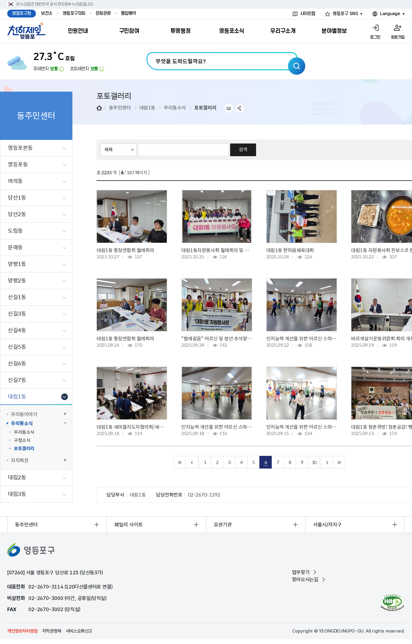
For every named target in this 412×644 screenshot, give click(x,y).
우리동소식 (175, 107)
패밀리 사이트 (128, 525)
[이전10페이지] (192, 462)
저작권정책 (51, 631)
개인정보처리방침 (22, 631)
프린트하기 (228, 108)
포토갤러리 (205, 107)
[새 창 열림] (392, 602)
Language (390, 13)
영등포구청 (21, 13)
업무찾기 (300, 572)
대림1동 (147, 107)
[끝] (339, 462)
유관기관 (223, 525)
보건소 (46, 13)
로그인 (375, 37)
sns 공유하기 (240, 108)
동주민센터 (120, 107)
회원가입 (398, 37)
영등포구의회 (74, 13)
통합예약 (128, 13)
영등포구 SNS (345, 13)
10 (314, 462)
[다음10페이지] (327, 462)
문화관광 (103, 13)
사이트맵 (307, 13)
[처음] (180, 462)
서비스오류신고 (79, 631)
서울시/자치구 (327, 525)
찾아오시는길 (305, 579)
